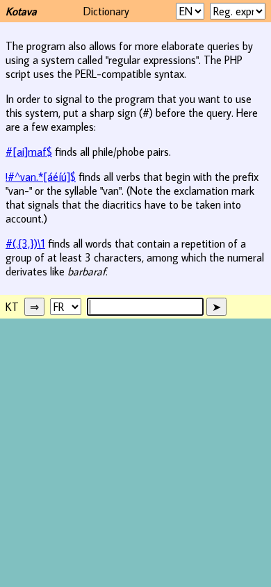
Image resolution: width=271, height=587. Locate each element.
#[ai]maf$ (29, 152)
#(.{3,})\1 (25, 243)
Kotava (21, 11)
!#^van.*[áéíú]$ (41, 177)
